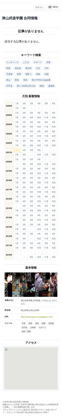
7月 (16, 108)
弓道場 (9, 73)
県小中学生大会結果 (41, 79)
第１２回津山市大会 (26, 85)
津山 (8, 79)
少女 (38, 68)
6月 (53, 103)
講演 (42, 85)
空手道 (9, 85)
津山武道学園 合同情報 (20, 18)
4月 (39, 103)
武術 (38, 73)
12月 (54, 117)
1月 (16, 103)
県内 (17, 79)
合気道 (18, 68)
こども (26, 62)
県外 (25, 79)
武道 (47, 73)
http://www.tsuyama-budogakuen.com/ (37, 316)
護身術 (51, 85)
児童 (48, 62)
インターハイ (12, 62)
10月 (39, 117)
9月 (31, 117)
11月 (46, 117)
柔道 (19, 73)
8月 (24, 108)
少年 (47, 68)
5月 (46, 103)
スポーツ (38, 62)
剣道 (8, 68)
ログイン (39, 7)
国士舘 (28, 68)
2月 (24, 103)
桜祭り (28, 73)
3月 (31, 103)
